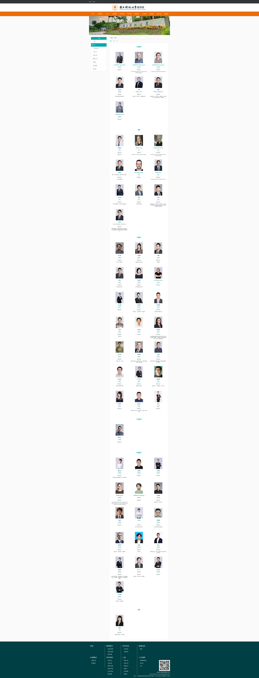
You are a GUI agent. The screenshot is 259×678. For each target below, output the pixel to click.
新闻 (141, 649)
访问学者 (95, 65)
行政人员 (95, 55)
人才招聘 (144, 13)
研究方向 (110, 660)
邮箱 (90, 1)
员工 (141, 665)
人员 (107, 13)
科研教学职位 (143, 660)
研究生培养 (110, 651)
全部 (94, 44)
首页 (93, 13)
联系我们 (94, 663)
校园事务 (166, 13)
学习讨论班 (110, 671)
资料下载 (159, 13)
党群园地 (151, 13)
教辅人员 (95, 58)
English (93, 1)
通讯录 (125, 674)
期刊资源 (110, 674)
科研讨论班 (110, 668)
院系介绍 (94, 660)
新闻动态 (137, 13)
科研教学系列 (96, 48)
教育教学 (115, 13)
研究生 (94, 62)
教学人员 (126, 660)
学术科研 (122, 13)
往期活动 (126, 651)
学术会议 (110, 663)
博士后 (94, 69)
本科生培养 (110, 649)
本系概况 (100, 13)
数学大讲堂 (110, 665)
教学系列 (95, 51)
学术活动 (129, 13)
